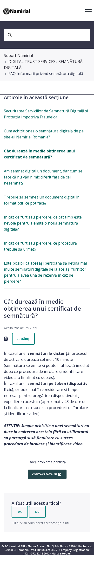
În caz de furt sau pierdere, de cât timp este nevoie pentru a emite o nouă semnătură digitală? (43, 223)
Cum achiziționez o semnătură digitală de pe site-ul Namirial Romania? (44, 134)
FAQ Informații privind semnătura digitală (45, 73)
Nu (37, 511)
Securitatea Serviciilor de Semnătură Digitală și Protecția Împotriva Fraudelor (46, 114)
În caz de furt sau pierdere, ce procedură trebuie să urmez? (40, 246)
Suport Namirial (18, 55)
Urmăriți (23, 339)
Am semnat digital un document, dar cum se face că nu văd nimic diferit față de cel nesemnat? (43, 177)
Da (20, 511)
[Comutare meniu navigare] (88, 11)
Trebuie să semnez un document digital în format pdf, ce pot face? (42, 200)
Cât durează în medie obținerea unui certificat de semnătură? (39, 154)
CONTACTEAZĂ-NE (44, 474)
